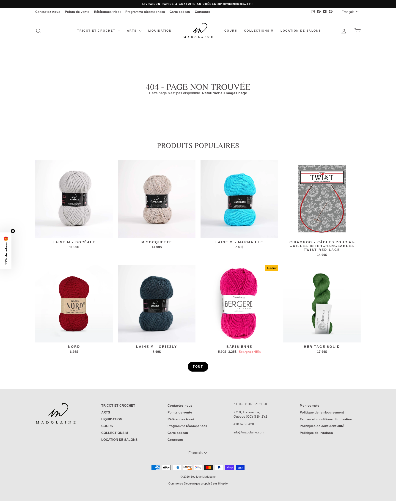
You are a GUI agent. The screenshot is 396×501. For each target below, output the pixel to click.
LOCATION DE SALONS (300, 30)
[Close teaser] (13, 231)
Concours (202, 12)
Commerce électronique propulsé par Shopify (198, 483)
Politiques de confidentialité (322, 426)
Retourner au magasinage (224, 93)
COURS (230, 30)
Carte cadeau (180, 12)
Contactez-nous (47, 12)
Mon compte (309, 405)
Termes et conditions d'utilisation (326, 419)
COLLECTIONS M (259, 30)
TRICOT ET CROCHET (96, 30)
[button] (5, 250)
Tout (198, 366)
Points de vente (77, 12)
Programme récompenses (145, 12)
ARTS (132, 30)
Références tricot (107, 12)
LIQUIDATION (160, 30)
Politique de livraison (316, 433)
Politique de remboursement (322, 412)
